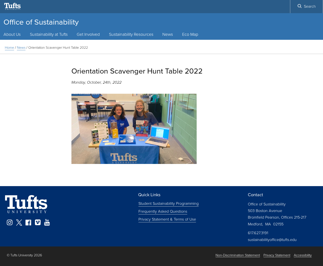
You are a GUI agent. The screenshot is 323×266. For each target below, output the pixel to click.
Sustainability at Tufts (49, 34)
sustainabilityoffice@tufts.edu (272, 240)
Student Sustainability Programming (168, 203)
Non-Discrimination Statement (238, 255)
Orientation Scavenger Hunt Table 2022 (58, 47)
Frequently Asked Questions (162, 211)
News (167, 34)
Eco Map (190, 34)
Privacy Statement (276, 255)
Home (9, 47)
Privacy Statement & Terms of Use (167, 219)
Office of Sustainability (41, 22)
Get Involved (88, 34)
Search (310, 6)
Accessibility (303, 255)
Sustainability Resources (131, 34)
